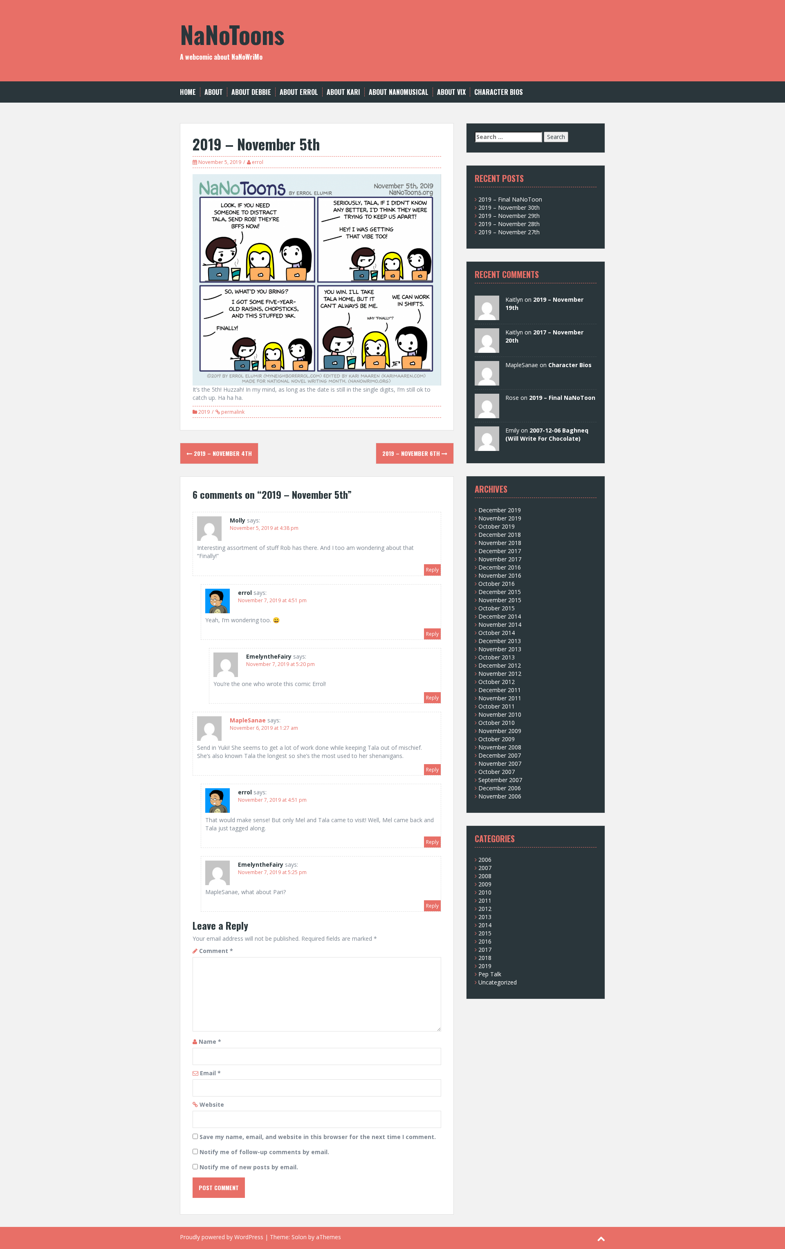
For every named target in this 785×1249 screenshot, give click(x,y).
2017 (484, 949)
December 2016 (499, 567)
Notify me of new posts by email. (249, 1167)
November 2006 (499, 796)
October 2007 (496, 772)
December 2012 (499, 665)
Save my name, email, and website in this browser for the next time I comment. (318, 1137)
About (213, 92)
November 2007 (499, 763)
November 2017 (499, 559)
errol (257, 162)
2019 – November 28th (509, 224)
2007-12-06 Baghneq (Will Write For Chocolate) (546, 434)
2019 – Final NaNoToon (510, 199)
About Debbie (251, 92)
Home (188, 92)
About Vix (451, 92)
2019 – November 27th (509, 232)
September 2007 (500, 780)
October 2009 (496, 739)
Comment (216, 951)
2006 (484, 859)
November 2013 (499, 649)
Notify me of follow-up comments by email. (264, 1152)
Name (210, 1041)
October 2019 (496, 526)
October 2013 (496, 657)
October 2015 (496, 608)
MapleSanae (248, 720)
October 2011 (496, 706)
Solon (299, 1237)
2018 (484, 958)
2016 (484, 941)
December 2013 (499, 641)
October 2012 (496, 682)
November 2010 (499, 714)
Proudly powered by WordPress (221, 1237)
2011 (484, 900)
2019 (204, 411)
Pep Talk (489, 974)
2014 (484, 925)
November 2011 (499, 698)
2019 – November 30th (509, 207)
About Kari (343, 92)
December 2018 (499, 534)
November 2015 (499, 600)
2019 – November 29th (509, 216)
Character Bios (498, 92)
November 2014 (499, 624)
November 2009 (499, 731)
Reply (432, 569)
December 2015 (499, 592)
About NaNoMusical (398, 92)
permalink (232, 411)
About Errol (299, 92)
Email (210, 1073)
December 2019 (499, 510)
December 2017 (499, 551)
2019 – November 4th (222, 453)
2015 (484, 933)
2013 (484, 917)
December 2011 (499, 690)
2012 (484, 909)
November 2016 (499, 575)
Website (212, 1104)
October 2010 (496, 723)
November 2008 (499, 747)
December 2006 (499, 788)
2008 (484, 876)
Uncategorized (497, 982)
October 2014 (496, 633)
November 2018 (499, 543)
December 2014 (499, 616)
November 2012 (499, 673)
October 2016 (496, 584)
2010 (484, 892)
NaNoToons (232, 34)
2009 (484, 884)
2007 (484, 868)
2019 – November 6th (412, 453)
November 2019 (499, 518)
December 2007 (499, 755)
